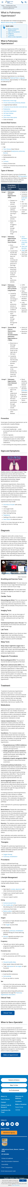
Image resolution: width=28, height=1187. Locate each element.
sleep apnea (10, 966)
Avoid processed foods (9, 903)
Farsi (17, 1178)
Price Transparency (6, 1167)
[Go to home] (12, 2)
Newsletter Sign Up (9, 1132)
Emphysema (6, 109)
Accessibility (4, 1164)
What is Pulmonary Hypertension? (13, 29)
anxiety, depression (16, 889)
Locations (18, 1101)
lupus (23, 199)
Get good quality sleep (9, 962)
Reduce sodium (7, 911)
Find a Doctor (5, 1099)
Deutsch (12, 1178)
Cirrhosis (5, 161)
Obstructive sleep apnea (10, 117)
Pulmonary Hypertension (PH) (10, 7)
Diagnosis (11, 33)
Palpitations (6, 515)
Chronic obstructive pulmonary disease (14, 103)
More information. (16, 1185)
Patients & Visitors (14, 1080)
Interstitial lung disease (9, 111)
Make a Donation (21, 1104)
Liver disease (7, 115)
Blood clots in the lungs (9, 100)
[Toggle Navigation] (2, 2)
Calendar (17, 1110)
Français (21, 1178)
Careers (3, 1102)
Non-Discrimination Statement (10, 1161)
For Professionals (14, 1090)
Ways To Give (14, 1085)
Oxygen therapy (7, 854)
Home (2, 5)
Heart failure (6, 519)
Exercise (5, 936)
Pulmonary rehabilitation (10, 856)
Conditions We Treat (11, 5)
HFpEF (23, 250)
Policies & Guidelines (7, 1158)
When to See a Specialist (15, 37)
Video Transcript (22, 577)
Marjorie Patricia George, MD (8, 22)
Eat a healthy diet (8, 905)
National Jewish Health (10, 1171)
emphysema (14, 151)
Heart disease (7, 149)
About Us (4, 1096)
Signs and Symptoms (14, 32)
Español (6, 1178)
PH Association (22, 176)
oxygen (8, 925)
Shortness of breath (9, 504)
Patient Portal (19, 1107)
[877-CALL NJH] (22, 2)
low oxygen (18, 966)
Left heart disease (8, 113)
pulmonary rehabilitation (16, 931)
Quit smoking (7, 976)
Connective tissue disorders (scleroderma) (15, 107)
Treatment (11, 35)
